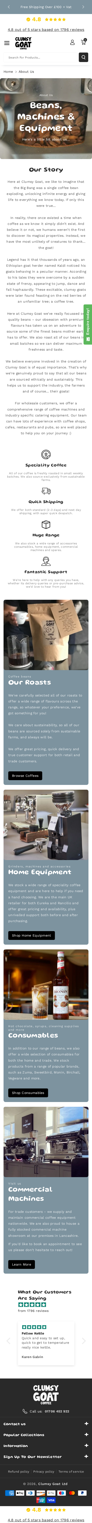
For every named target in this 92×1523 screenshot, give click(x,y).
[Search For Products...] (83, 57)
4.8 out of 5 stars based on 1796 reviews (46, 29)
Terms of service (71, 1471)
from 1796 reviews (33, 1311)
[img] (48, 1305)
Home (8, 71)
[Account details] (72, 42)
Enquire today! (88, 322)
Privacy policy (43, 1471)
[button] (7, 43)
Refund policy (18, 1471)
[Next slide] (83, 7)
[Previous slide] (9, 7)
